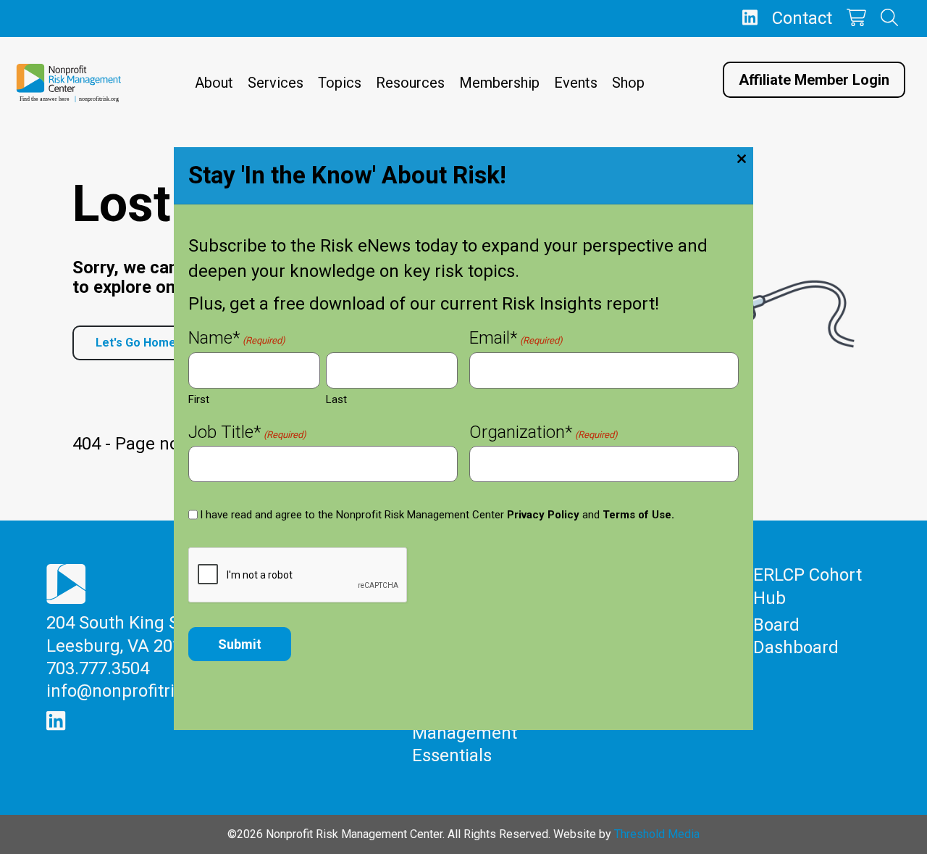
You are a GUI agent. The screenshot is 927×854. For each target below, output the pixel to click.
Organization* (543, 433)
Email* (516, 340)
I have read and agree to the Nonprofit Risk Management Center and (437, 514)
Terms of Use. (638, 514)
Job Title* (247, 433)
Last (336, 399)
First (198, 399)
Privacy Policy (543, 514)
